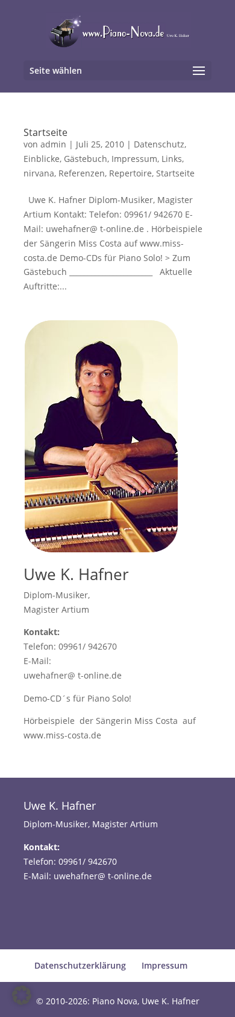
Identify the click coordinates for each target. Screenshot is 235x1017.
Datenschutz (159, 144)
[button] (21, 995)
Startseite (45, 132)
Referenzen (81, 173)
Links (171, 158)
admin (53, 144)
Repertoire (130, 173)
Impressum (134, 158)
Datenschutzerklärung (80, 965)
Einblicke (42, 158)
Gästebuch (85, 158)
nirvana (39, 173)
